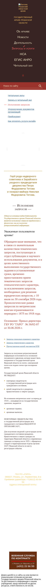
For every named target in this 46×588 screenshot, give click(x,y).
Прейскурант (14, 116)
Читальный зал (23, 65)
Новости (23, 37)
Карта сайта (21, 506)
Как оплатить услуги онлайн (22, 121)
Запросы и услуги (23, 48)
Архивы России (22, 545)
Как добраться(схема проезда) (23, 513)
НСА (23, 54)
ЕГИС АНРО (23, 60)
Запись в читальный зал (20, 100)
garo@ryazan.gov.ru (23, 487)
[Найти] (40, 86)
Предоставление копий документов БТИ (22, 346)
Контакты (19, 500)
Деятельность (23, 42)
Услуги (18, 525)
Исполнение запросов (19, 105)
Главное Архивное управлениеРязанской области (24, 536)
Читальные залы (16, 95)
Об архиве (23, 31)
